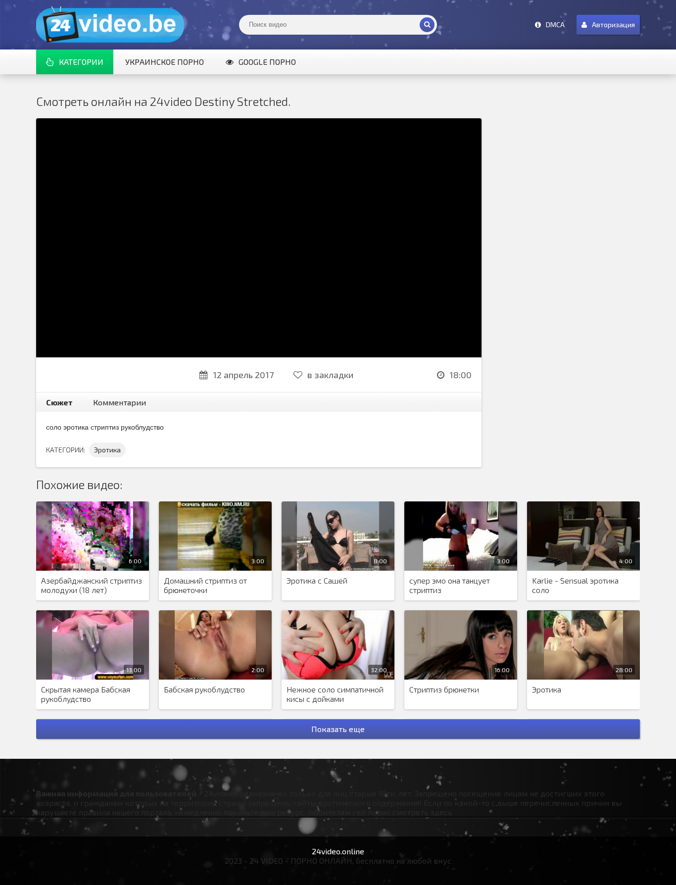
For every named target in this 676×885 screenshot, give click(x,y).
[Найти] (427, 24)
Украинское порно (164, 61)
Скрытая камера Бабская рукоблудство (85, 694)
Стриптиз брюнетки (444, 689)
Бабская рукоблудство (204, 689)
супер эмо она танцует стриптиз (449, 585)
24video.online (338, 851)
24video (110, 24)
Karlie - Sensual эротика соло (575, 585)
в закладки (330, 374)
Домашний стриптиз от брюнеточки (205, 585)
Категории (81, 61)
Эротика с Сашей (317, 580)
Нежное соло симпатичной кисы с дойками (335, 694)
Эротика (107, 449)
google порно (267, 61)
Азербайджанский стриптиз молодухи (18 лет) (91, 585)
